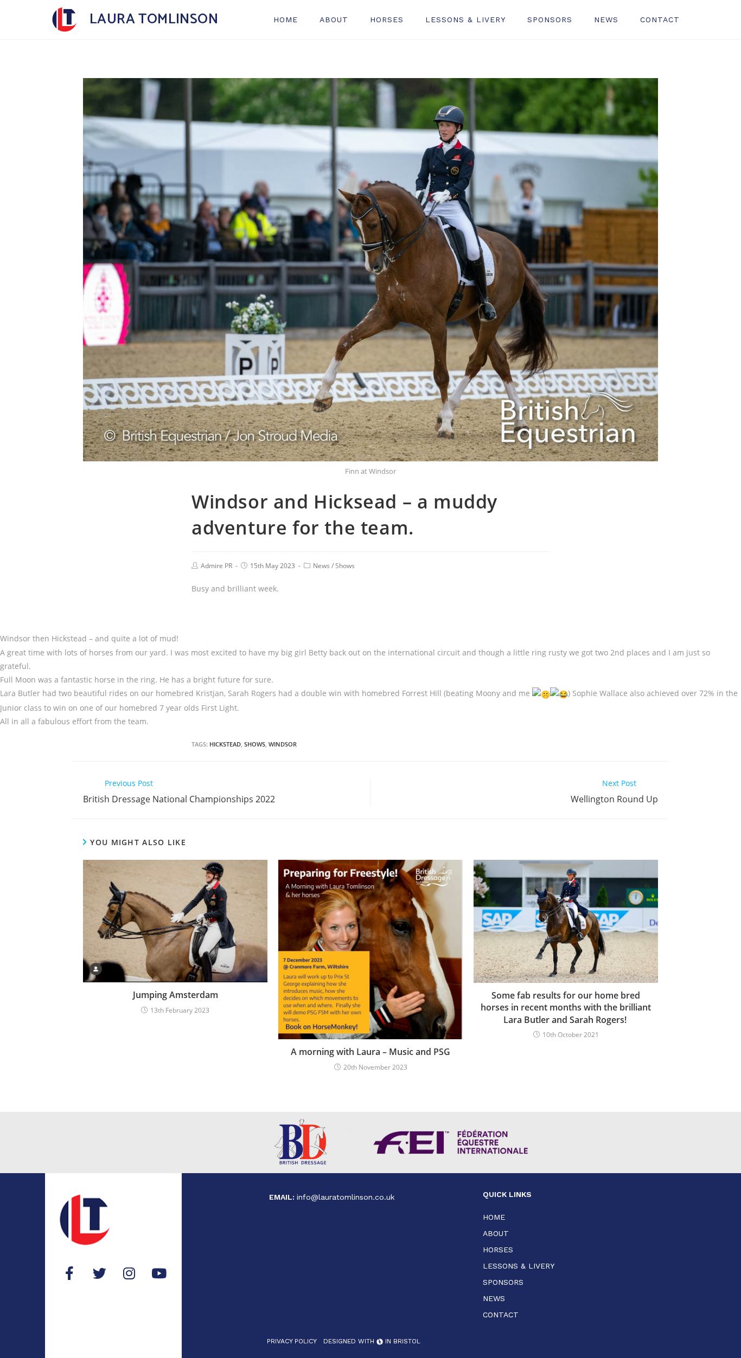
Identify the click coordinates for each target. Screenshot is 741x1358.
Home (285, 19)
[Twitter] (99, 1273)
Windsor (283, 744)
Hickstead (225, 744)
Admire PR (216, 565)
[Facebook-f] (69, 1273)
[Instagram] (129, 1273)
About (334, 19)
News (606, 19)
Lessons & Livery (465, 19)
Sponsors (549, 19)
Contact (660, 19)
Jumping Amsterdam (175, 995)
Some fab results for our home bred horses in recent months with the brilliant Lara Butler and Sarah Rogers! (566, 1007)
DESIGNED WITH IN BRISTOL (371, 1341)
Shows (345, 565)
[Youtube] (159, 1273)
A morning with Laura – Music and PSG (370, 1052)
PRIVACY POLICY (292, 1341)
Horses (387, 19)
